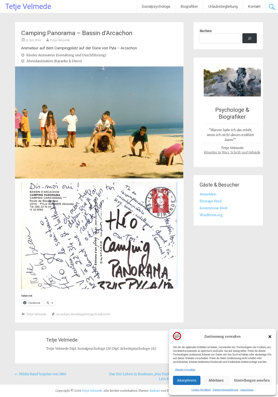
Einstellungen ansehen (252, 380)
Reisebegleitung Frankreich (90, 314)
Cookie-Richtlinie (201, 389)
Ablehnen (216, 380)
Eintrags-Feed (211, 201)
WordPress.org (211, 215)
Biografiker (189, 6)
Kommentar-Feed (213, 208)
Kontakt (254, 6)
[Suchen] (249, 38)
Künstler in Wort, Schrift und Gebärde (232, 152)
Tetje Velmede (28, 6)
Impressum (247, 389)
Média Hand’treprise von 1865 (40, 374)
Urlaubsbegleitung (223, 6)
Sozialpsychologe (156, 6)
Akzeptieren (186, 380)
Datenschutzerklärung (225, 389)
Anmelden (208, 194)
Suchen (206, 31)
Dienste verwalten (185, 369)
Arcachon (63, 314)
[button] (270, 337)
